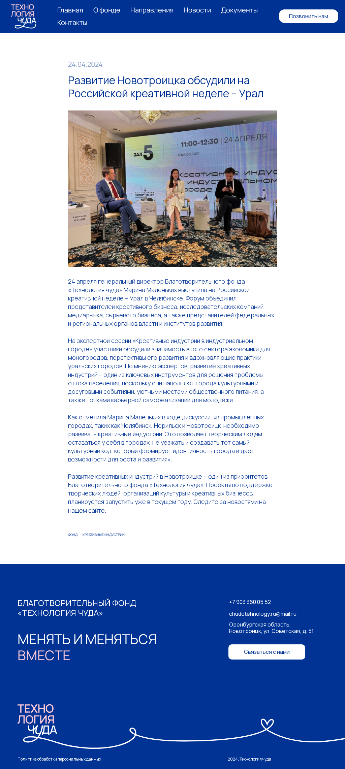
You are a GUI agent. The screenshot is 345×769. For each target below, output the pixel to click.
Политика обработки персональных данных (59, 759)
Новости (197, 9)
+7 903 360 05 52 (250, 602)
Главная (70, 9)
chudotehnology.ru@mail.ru (262, 613)
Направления (152, 9)
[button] (266, 652)
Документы (239, 9)
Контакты (72, 22)
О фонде (106, 9)
